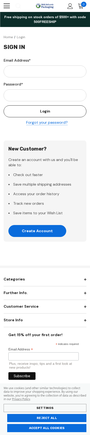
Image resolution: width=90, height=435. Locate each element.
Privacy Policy (21, 399)
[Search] (18, 6)
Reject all (47, 418)
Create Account (37, 230)
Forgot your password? (47, 122)
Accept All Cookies (47, 428)
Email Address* (17, 60)
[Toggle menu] (7, 6)
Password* (13, 84)
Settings (45, 408)
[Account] (69, 6)
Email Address (20, 349)
